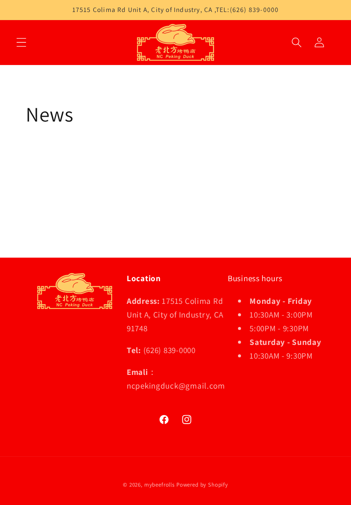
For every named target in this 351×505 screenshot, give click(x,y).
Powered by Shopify (202, 484)
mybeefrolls (159, 484)
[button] (21, 42)
